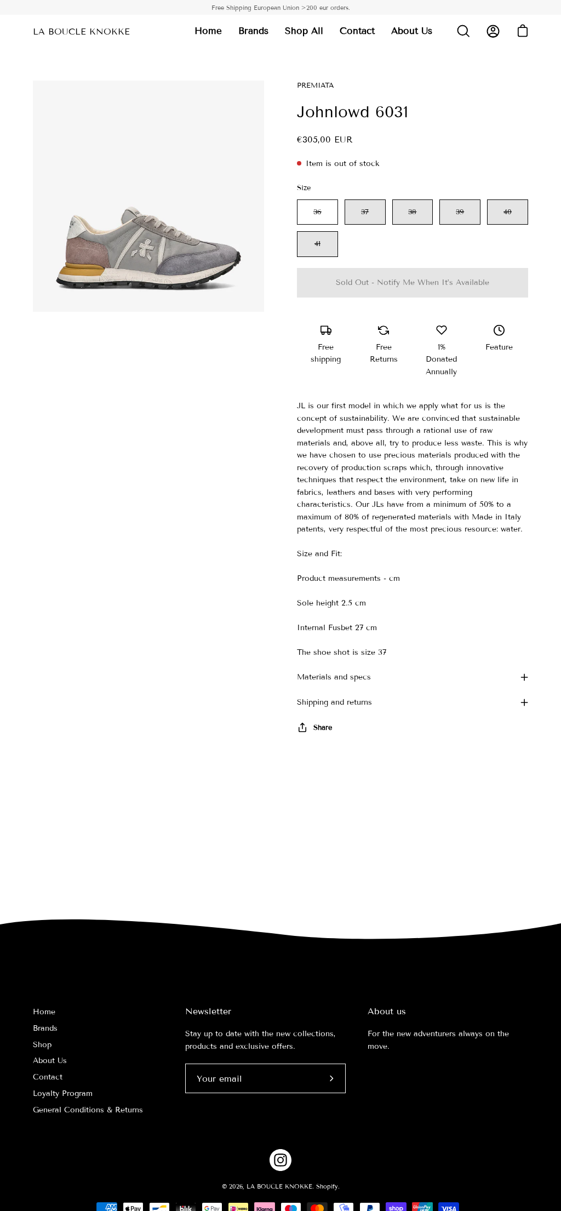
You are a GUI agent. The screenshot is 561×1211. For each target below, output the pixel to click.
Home (44, 1011)
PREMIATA (315, 85)
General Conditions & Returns (88, 1110)
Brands (45, 1028)
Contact (47, 1077)
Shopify (327, 1186)
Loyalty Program (63, 1093)
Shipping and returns (334, 702)
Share (322, 727)
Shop (42, 1044)
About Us (50, 1060)
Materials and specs (334, 677)
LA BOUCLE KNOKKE (81, 31)
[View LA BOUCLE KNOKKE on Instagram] (280, 1160)
